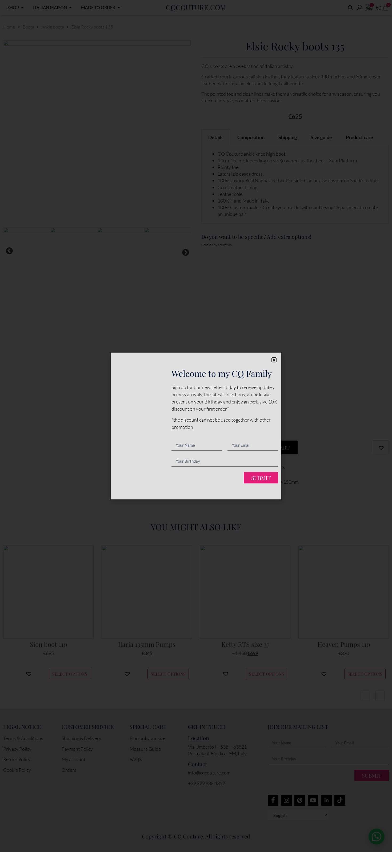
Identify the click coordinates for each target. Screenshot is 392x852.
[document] (196, 426)
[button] (274, 360)
